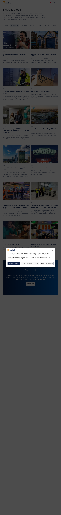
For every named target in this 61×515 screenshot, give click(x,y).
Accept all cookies (13, 263)
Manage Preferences (47, 263)
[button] (52, 250)
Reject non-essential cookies (30, 263)
